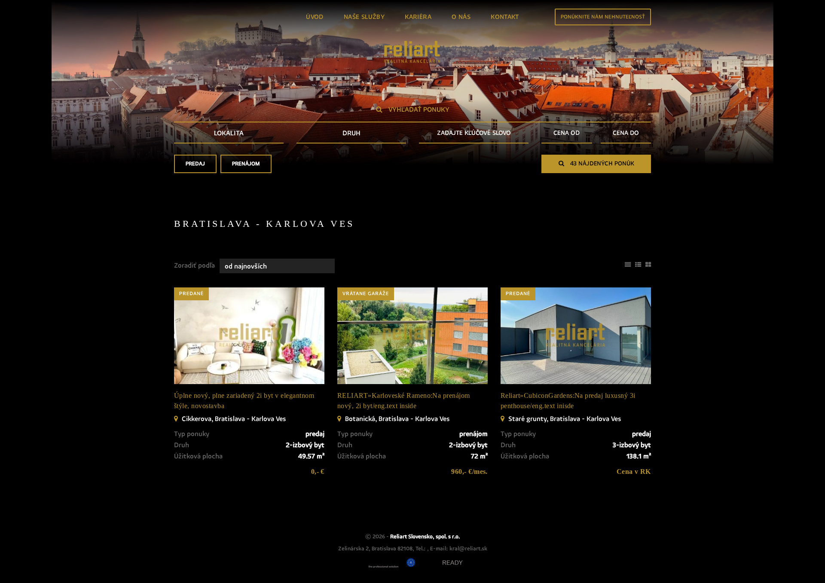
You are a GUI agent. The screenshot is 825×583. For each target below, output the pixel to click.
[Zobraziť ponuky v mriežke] (648, 263)
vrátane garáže (365, 293)
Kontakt (505, 17)
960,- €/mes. (469, 471)
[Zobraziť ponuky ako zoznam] (638, 263)
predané (191, 293)
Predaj (195, 164)
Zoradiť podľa (194, 265)
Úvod (315, 17)
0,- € (317, 471)
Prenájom (246, 164)
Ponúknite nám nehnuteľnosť (603, 17)
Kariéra (418, 17)
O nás (461, 17)
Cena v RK (634, 471)
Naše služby (364, 17)
